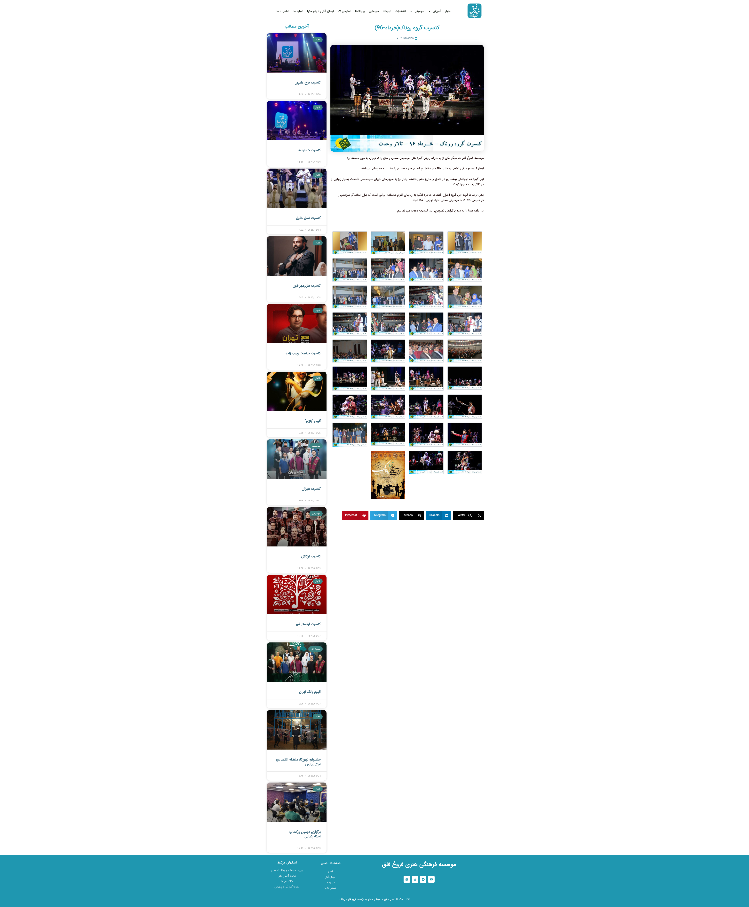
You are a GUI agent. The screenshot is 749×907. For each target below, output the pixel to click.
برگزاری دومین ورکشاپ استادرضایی (305, 834)
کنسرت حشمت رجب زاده (303, 353)
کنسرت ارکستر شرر (308, 624)
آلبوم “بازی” (313, 421)
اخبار (448, 11)
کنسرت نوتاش (311, 556)
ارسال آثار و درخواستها (320, 11)
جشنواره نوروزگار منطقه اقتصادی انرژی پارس (298, 762)
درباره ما (298, 11)
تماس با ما (282, 11)
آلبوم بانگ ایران (310, 692)
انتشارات (400, 11)
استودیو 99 (344, 11)
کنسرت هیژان (311, 488)
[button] (468, 515)
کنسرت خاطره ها (309, 150)
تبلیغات (387, 11)
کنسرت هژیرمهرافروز (307, 285)
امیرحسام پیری (374, 904)
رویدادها (360, 11)
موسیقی (419, 11)
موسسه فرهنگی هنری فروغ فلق (419, 864)
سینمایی (374, 11)
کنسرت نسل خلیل (308, 218)
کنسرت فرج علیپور (308, 82)
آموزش (437, 11)
